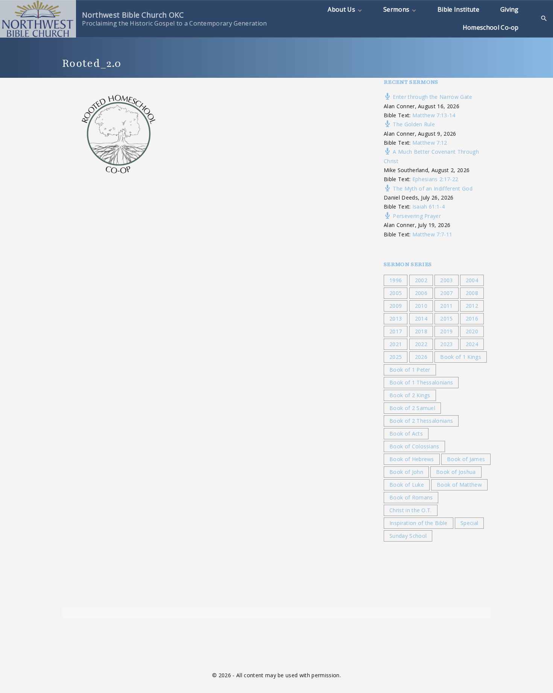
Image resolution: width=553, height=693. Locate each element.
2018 (421, 331)
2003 (446, 280)
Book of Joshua (456, 471)
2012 (472, 305)
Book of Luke (406, 484)
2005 (395, 293)
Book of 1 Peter (409, 369)
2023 (446, 344)
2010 (421, 305)
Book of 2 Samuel (412, 408)
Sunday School (408, 535)
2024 (472, 344)
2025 (395, 356)
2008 (472, 293)
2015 (446, 318)
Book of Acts (406, 433)
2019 (446, 331)
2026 (421, 356)
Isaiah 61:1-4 (428, 206)
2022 (421, 344)
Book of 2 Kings (409, 395)
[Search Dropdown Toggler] (544, 18)
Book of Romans (411, 497)
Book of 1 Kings (460, 356)
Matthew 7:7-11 (432, 234)
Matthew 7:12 (429, 142)
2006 (421, 293)
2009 (395, 305)
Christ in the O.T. (410, 510)
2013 (395, 318)
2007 (446, 293)
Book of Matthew (459, 484)
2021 (395, 344)
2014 (421, 318)
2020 (472, 331)
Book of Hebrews (411, 459)
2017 (395, 331)
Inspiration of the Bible (418, 523)
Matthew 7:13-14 (434, 115)
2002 (421, 280)
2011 (446, 305)
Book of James (466, 459)
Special (469, 523)
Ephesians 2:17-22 (435, 179)
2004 (472, 280)
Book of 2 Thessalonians (421, 420)
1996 (395, 280)
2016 (472, 318)
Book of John (406, 471)
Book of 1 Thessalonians (421, 382)
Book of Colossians (414, 446)
